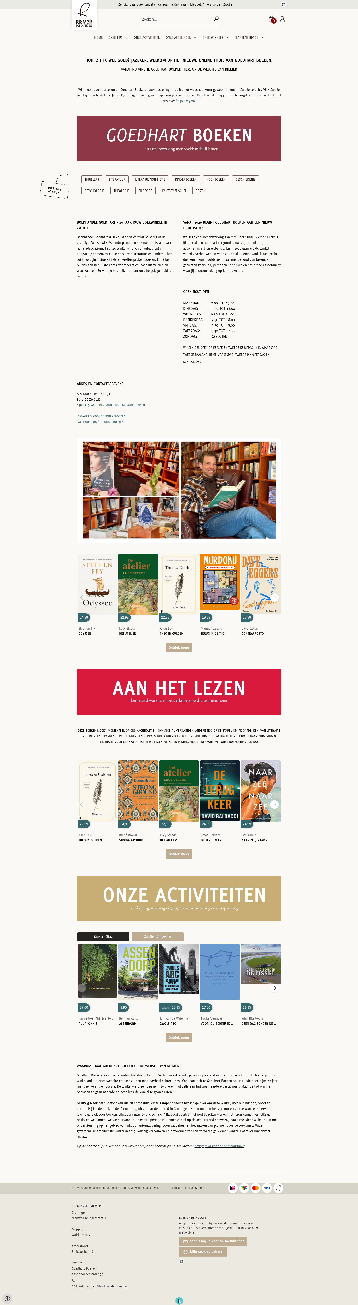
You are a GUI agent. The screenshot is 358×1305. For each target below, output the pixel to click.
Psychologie (94, 191)
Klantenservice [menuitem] (246, 37)
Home (98, 37)
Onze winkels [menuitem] (213, 37)
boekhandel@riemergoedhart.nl (121, 405)
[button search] (216, 19)
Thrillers (92, 179)
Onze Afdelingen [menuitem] (179, 37)
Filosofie (145, 191)
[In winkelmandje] (97, 581)
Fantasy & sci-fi (174, 191)
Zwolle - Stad (103, 936)
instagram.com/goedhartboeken (101, 416)
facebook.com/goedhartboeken (100, 422)
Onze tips (115, 37)
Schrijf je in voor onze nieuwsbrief (219, 1146)
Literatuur (117, 179)
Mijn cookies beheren (206, 1251)
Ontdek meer (179, 647)
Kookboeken (216, 179)
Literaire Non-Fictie (150, 179)
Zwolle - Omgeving (157, 936)
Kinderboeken (186, 179)
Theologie (121, 191)
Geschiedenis (245, 179)
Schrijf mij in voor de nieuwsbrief (216, 1241)
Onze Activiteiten (147, 37)
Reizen (201, 191)
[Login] (282, 19)
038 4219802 (186, 101)
